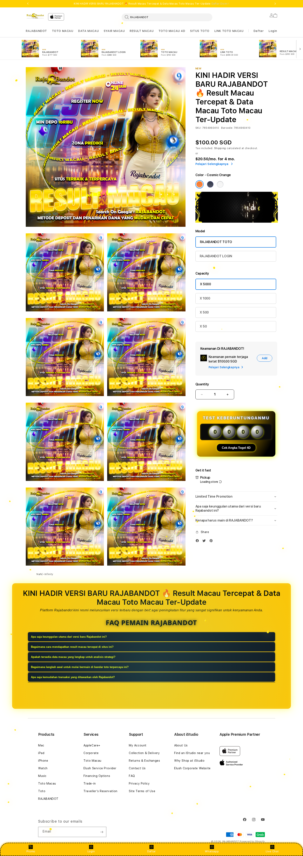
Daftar (151, 851)
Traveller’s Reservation (100, 791)
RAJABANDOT (36, 31)
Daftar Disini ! (220, 3)
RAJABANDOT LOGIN (216, 256)
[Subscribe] (101, 832)
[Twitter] (205, 542)
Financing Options (96, 776)
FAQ (132, 776)
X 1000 (205, 298)
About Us (181, 745)
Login (91, 851)
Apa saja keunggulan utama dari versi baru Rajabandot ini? (69, 636)
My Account (138, 745)
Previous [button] (28, 4)
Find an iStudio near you (192, 753)
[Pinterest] (212, 542)
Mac (41, 745)
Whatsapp (212, 851)
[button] (36, 31)
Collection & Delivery (144, 753)
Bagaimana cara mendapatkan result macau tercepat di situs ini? (72, 646)
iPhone (43, 760)
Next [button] (275, 4)
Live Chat (272, 851)
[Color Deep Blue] (210, 184)
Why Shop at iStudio (189, 760)
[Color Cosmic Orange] (199, 184)
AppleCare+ (91, 745)
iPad (41, 753)
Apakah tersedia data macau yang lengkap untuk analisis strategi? (73, 656)
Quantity (202, 384)
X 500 (204, 312)
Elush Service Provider (99, 768)
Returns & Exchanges (144, 760)
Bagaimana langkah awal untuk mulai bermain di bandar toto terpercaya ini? (80, 667)
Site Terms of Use (142, 791)
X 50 (203, 326)
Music (42, 776)
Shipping (220, 148)
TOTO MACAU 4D (172, 31)
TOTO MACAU (62, 31)
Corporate (91, 753)
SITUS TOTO (199, 31)
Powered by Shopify (252, 841)
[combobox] (167, 17)
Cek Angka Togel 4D (236, 447)
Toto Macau (47, 783)
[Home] (35, 16)
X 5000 (205, 284)
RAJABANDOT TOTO (216, 242)
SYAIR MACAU (114, 31)
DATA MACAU (88, 31)
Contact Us (137, 768)
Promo (30, 851)
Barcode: (227, 127)
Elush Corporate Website (192, 768)
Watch (43, 768)
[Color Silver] (220, 184)
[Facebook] (198, 542)
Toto (41, 791)
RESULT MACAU (142, 31)
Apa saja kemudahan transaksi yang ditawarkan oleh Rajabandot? (73, 677)
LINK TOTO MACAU (229, 31)
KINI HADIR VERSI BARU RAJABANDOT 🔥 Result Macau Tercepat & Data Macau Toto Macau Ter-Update (151, 3)
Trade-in (89, 783)
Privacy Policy (139, 783)
